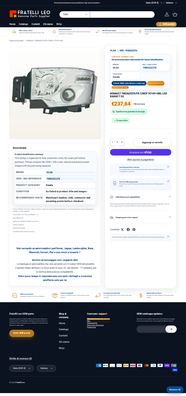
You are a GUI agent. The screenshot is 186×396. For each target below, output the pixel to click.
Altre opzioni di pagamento (140, 159)
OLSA (113, 50)
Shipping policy (92, 323)
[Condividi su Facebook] (128, 229)
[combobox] (107, 14)
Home (12, 24)
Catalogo (23, 24)
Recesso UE (175, 389)
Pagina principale (16, 40)
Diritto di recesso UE (20, 358)
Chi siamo (48, 24)
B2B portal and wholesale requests (98, 319)
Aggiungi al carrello (152, 142)
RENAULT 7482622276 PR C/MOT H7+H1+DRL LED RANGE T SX (45, 40)
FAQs (59, 24)
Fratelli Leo (20, 382)
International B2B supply (120, 87)
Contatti (36, 24)
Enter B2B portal (21, 333)
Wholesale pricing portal (155, 83)
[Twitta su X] (122, 229)
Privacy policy (91, 327)
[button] (175, 14)
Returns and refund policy (95, 325)
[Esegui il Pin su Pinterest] (134, 229)
